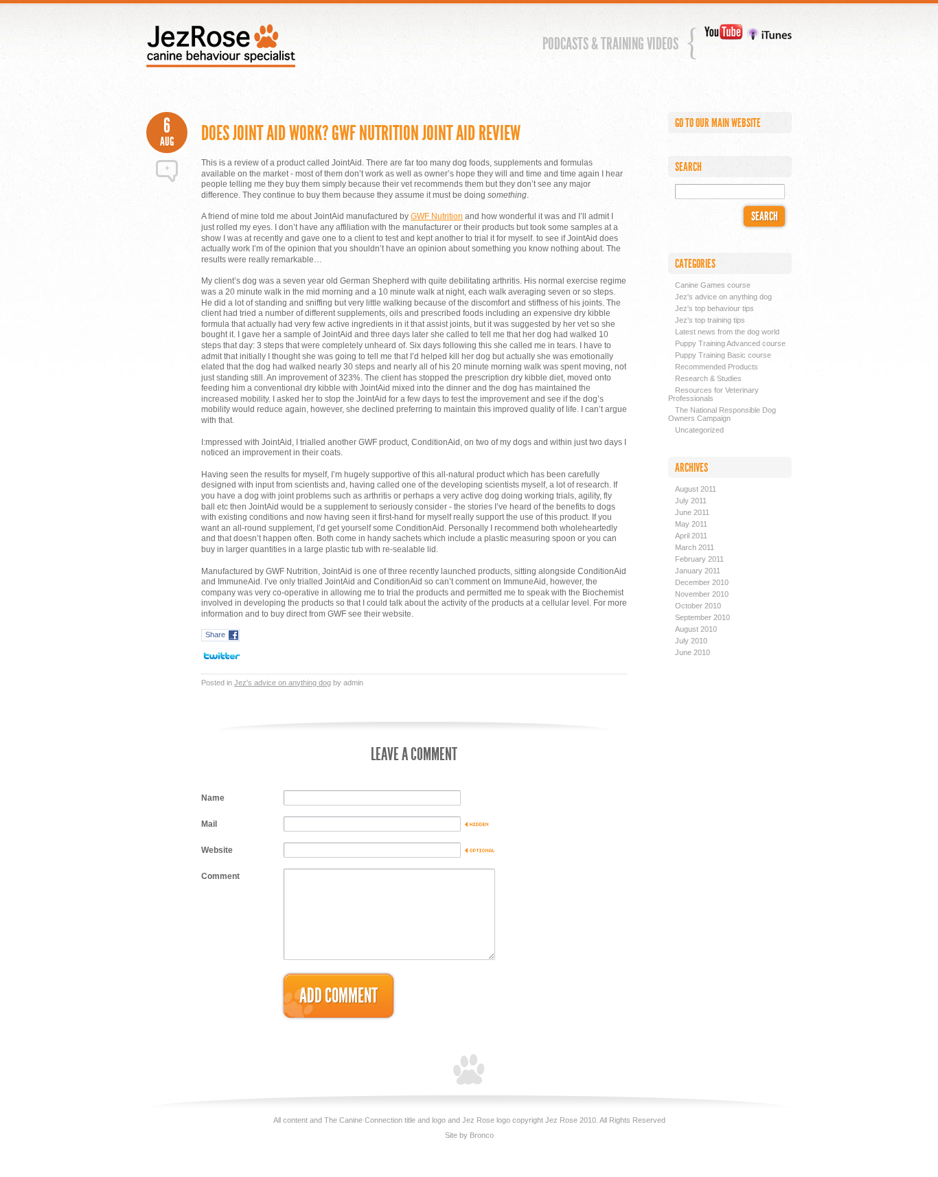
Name (213, 798)
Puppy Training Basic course (723, 355)
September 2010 (702, 617)
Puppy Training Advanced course (730, 343)
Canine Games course (713, 285)
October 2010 (698, 606)
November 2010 (702, 594)
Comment (220, 876)
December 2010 (702, 582)
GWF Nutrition (437, 216)
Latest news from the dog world (727, 332)
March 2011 (694, 547)
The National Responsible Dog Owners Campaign (722, 414)
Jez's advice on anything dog (282, 682)
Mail (209, 824)
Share (215, 634)
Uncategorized (699, 430)
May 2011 (691, 524)
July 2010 (691, 641)
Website (217, 850)
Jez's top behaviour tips (714, 308)
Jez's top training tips (710, 320)
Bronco (482, 1135)
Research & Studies (708, 378)
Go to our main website (718, 122)
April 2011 (691, 536)
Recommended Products (716, 367)
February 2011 (699, 559)
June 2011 (692, 512)
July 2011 (691, 500)
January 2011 (697, 571)
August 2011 (695, 489)
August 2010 (696, 629)
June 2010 (692, 652)
